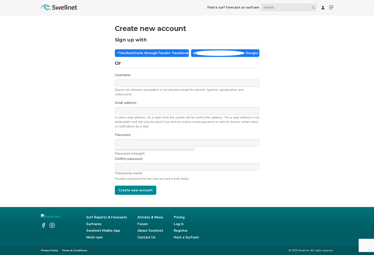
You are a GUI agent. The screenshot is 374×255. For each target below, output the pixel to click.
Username (123, 75)
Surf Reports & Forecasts (106, 217)
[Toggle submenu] (331, 7)
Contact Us (146, 237)
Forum (143, 224)
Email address (126, 102)
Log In (179, 224)
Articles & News (150, 217)
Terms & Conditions (74, 250)
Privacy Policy (49, 250)
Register (181, 230)
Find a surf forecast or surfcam (233, 7)
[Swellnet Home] (59, 7)
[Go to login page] (323, 7)
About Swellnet (150, 230)
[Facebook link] (43, 225)
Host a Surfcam (186, 237)
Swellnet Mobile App (103, 230)
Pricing (179, 217)
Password (123, 134)
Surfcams (94, 224)
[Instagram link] (52, 225)
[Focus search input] (313, 7)
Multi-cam (94, 237)
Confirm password (129, 158)
